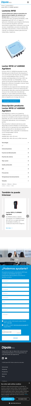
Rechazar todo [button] (22, 399)
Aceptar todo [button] (8, 399)
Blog (3, 376)
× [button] (29, 383)
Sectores (4, 374)
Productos (5, 371)
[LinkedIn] (3, 358)
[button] (15, 403)
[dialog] (15, 393)
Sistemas (4, 369)
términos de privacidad (20, 325)
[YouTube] (6, 358)
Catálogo (4, 381)
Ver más (9, 322)
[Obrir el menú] (28, 2)
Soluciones (5, 367)
